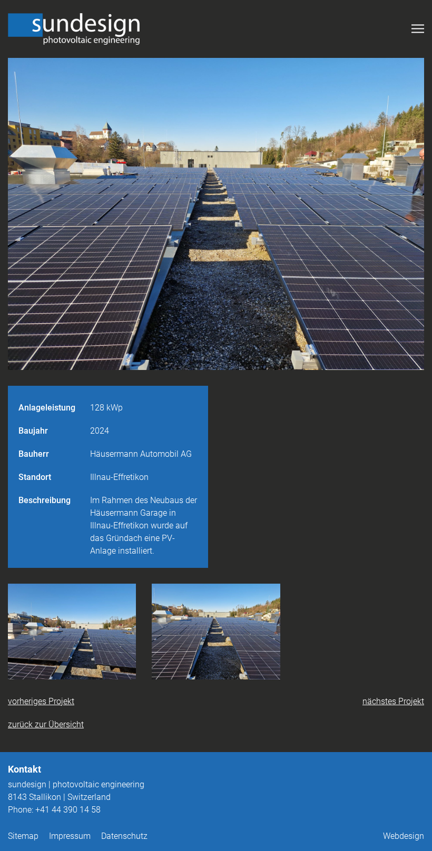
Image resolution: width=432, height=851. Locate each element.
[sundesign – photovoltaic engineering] (74, 29)
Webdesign (403, 836)
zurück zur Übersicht (46, 724)
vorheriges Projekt (41, 701)
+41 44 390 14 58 (68, 810)
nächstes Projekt (393, 701)
